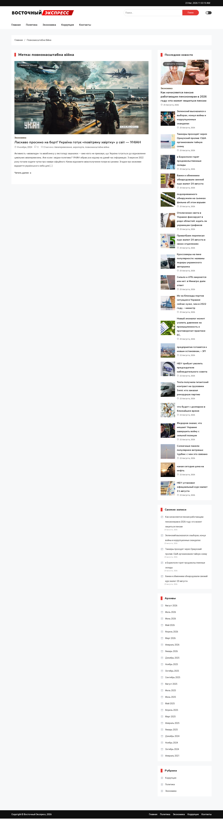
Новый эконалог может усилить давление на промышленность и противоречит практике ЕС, (191, 327)
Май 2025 (170, 703)
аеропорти (78, 147)
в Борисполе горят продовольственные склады (189, 161)
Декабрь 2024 (172, 736)
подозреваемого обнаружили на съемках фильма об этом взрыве (191, 198)
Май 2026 (170, 625)
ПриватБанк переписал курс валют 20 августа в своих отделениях (191, 240)
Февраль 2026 (172, 645)
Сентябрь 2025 (172, 677)
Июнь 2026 (170, 618)
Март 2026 (170, 638)
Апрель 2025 (171, 710)
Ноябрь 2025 (171, 664)
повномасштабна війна (97, 147)
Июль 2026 (170, 612)
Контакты (85, 24)
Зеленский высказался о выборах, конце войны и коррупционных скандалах (185, 537)
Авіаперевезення (63, 147)
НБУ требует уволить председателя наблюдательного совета (192, 367)
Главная (16, 24)
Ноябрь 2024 (171, 742)
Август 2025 (171, 684)
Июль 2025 (170, 690)
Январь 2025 (171, 729)
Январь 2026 (171, 651)
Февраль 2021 (172, 756)
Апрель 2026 (171, 631)
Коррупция (67, 24)
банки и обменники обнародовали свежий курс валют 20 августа (190, 179)
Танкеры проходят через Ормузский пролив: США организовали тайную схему (186, 551)
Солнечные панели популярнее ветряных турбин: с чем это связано (192, 450)
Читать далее (21, 173)
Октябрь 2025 (172, 671)
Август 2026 (171, 605)
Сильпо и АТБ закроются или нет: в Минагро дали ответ (191, 281)
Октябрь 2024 (172, 749)
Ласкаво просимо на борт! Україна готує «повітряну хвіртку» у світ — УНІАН (77, 142)
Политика (31, 24)
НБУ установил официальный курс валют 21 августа (192, 487)
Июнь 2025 (170, 697)
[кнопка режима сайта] (209, 12)
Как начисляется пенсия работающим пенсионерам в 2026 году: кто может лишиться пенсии (184, 96)
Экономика (49, 24)
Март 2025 (170, 716)
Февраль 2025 (172, 723)
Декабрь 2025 (172, 658)
